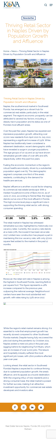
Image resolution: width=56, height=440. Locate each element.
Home (6, 51)
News (14, 51)
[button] (51, 5)
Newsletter (28, 18)
